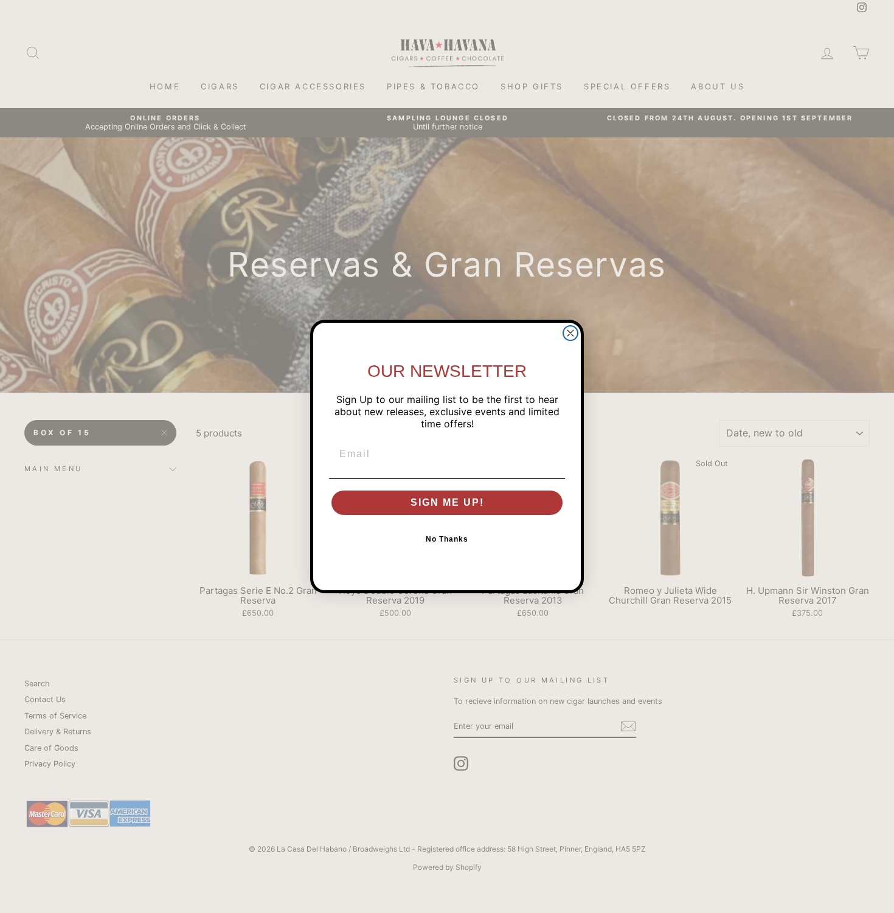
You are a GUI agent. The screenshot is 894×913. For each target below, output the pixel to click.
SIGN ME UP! (447, 502)
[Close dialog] (570, 333)
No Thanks (447, 539)
